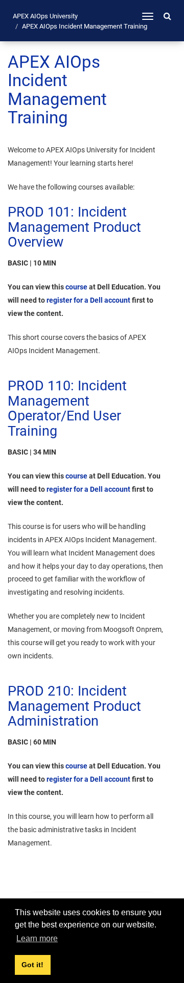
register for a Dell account (88, 300)
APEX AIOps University (45, 16)
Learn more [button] (37, 938)
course (76, 287)
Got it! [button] (32, 965)
